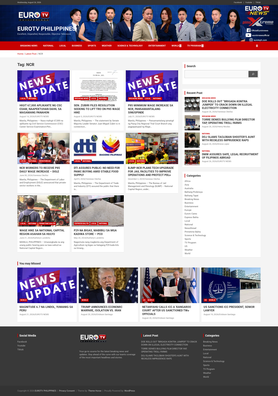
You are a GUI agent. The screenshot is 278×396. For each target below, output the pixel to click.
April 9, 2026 (79, 179)
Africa (187, 181)
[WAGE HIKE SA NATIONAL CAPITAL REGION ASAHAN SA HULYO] (43, 211)
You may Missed (30, 263)
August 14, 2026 (27, 116)
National (48, 45)
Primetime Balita (47, 224)
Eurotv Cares (191, 213)
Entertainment (157, 45)
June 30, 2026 (26, 175)
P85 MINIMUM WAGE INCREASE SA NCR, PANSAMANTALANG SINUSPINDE (150, 109)
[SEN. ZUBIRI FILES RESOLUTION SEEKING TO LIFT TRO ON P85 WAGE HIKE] (98, 86)
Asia (187, 184)
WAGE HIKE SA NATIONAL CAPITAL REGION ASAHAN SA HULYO (42, 232)
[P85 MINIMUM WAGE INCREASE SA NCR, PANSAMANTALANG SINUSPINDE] (152, 86)
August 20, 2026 (88, 314)
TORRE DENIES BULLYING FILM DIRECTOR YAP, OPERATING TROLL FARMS (228, 121)
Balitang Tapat (191, 195)
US (186, 246)
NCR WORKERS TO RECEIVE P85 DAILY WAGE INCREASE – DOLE (40, 169)
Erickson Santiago (105, 314)
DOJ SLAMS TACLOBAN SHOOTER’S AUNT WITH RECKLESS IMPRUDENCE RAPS (228, 138)
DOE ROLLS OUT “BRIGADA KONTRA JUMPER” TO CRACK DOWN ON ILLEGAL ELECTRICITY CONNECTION (227, 105)
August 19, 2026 (211, 314)
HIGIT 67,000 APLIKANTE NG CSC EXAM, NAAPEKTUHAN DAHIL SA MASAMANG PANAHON (41, 109)
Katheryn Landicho (41, 238)
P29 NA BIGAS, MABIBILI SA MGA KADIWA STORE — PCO (95, 232)
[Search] (253, 74)
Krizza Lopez (223, 144)
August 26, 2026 (209, 112)
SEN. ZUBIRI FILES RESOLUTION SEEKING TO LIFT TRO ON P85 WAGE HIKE (97, 109)
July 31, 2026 (134, 116)
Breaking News (28, 45)
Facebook (238, 2)
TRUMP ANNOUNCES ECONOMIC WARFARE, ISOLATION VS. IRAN (102, 308)
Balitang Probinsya (194, 192)
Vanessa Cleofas (40, 175)
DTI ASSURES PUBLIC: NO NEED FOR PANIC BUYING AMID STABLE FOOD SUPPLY (97, 171)
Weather (107, 45)
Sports (92, 45)
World (175, 45)
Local (62, 45)
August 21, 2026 (27, 314)
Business (77, 45)
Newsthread (45, 161)
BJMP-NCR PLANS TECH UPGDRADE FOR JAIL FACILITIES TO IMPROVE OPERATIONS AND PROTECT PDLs (151, 171)
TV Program (194, 45)
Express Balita (82, 224)
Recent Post (194, 93)
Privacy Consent (67, 390)
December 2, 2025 (136, 179)
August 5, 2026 (80, 116)
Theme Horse (94, 390)
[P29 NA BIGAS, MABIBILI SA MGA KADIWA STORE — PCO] (98, 211)
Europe (188, 210)
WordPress (129, 390)
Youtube (248, 2)
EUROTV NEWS (42, 116)
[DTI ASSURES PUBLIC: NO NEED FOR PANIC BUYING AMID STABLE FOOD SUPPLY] (98, 148)
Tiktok (258, 2)
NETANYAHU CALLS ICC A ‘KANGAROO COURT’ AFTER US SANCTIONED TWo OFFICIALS (166, 310)
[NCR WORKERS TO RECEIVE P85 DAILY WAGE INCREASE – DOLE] (43, 148)
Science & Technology (130, 45)
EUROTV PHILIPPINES (46, 28)
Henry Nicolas (224, 126)
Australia (189, 188)
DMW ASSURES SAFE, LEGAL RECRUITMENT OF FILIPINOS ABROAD (230, 156)
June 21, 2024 (26, 238)
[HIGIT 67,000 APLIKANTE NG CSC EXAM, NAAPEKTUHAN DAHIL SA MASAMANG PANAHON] (43, 86)
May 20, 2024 (80, 238)
